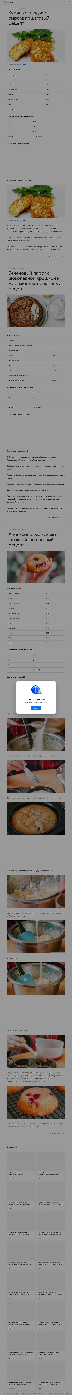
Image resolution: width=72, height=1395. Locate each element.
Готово (36, 708)
